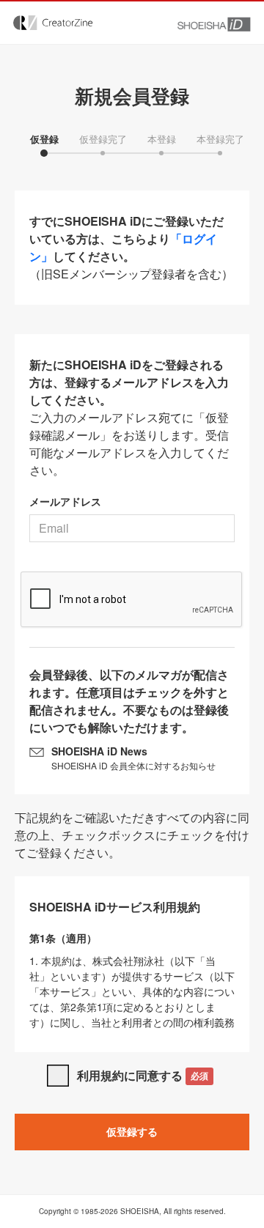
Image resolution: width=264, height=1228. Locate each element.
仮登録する (132, 1131)
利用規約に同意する (142, 1075)
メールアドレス (65, 501)
